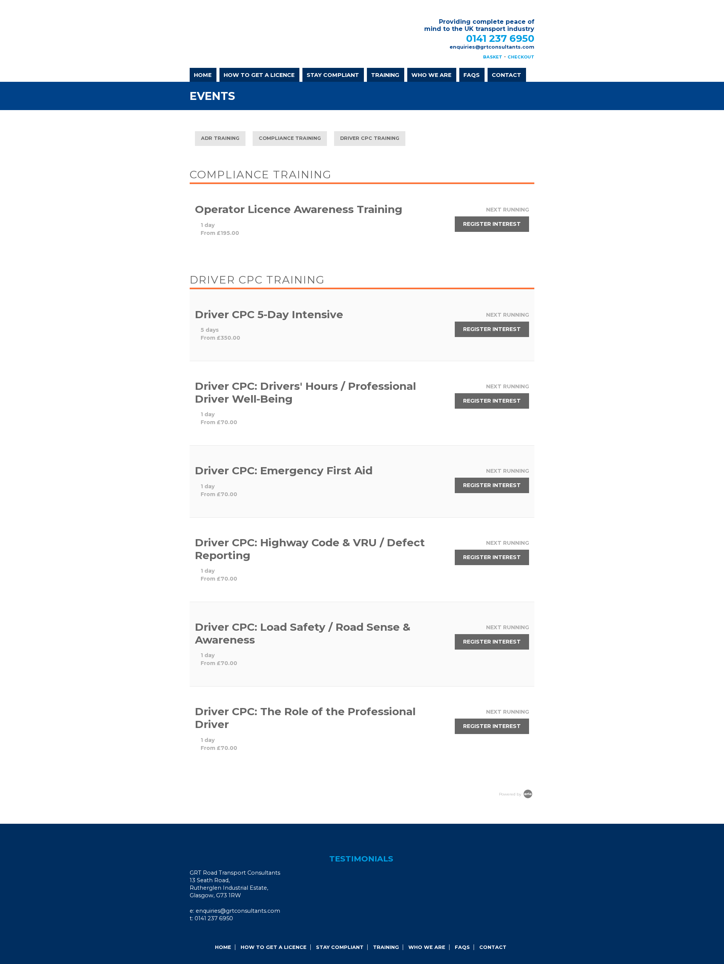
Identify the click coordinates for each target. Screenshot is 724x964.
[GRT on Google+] (209, 933)
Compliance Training (290, 138)
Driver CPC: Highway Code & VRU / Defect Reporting (310, 549)
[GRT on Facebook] (199, 933)
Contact (506, 75)
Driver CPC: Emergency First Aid (284, 470)
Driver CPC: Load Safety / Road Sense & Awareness (302, 633)
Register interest (492, 224)
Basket (492, 57)
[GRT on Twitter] (219, 933)
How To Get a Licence (259, 75)
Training (385, 75)
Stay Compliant (333, 75)
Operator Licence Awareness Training (298, 209)
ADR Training (220, 138)
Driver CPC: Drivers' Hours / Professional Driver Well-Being (305, 392)
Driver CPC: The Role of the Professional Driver (305, 718)
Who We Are (431, 75)
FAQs (471, 75)
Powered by (510, 794)
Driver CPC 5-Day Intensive (269, 314)
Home (203, 75)
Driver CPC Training (369, 138)
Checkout (521, 57)
